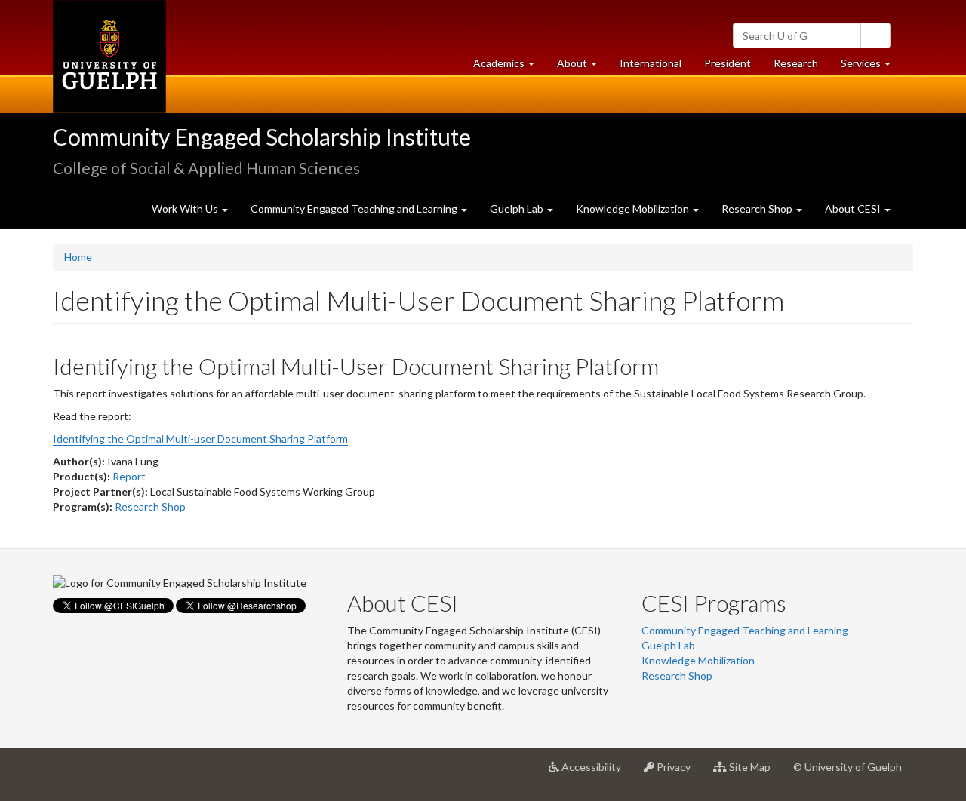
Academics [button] (509, 67)
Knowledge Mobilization (698, 660)
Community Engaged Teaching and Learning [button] (355, 208)
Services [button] (871, 67)
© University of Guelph (847, 766)
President (727, 63)
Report (129, 476)
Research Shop (150, 506)
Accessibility (595, 773)
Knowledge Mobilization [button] (633, 208)
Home (78, 256)
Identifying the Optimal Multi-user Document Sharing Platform (200, 438)
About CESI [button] (854, 208)
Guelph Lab (668, 645)
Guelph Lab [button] (518, 208)
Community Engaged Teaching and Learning (744, 630)
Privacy (678, 773)
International (650, 63)
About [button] (582, 67)
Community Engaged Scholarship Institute (262, 136)
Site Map (754, 773)
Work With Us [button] (186, 208)
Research (801, 67)
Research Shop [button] (758, 208)
